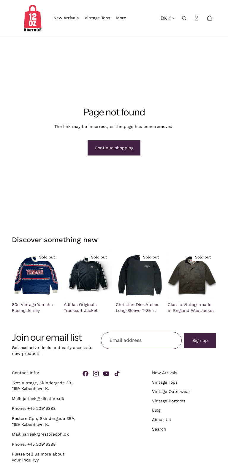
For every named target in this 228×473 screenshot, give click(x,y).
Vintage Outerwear (171, 391)
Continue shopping (114, 147)
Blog (156, 410)
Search (159, 429)
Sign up (200, 340)
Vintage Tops (165, 382)
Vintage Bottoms (168, 401)
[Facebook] (85, 373)
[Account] (196, 18)
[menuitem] (121, 18)
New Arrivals (164, 372)
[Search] (184, 18)
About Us (161, 419)
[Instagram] (95, 373)
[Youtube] (106, 373)
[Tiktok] (117, 373)
